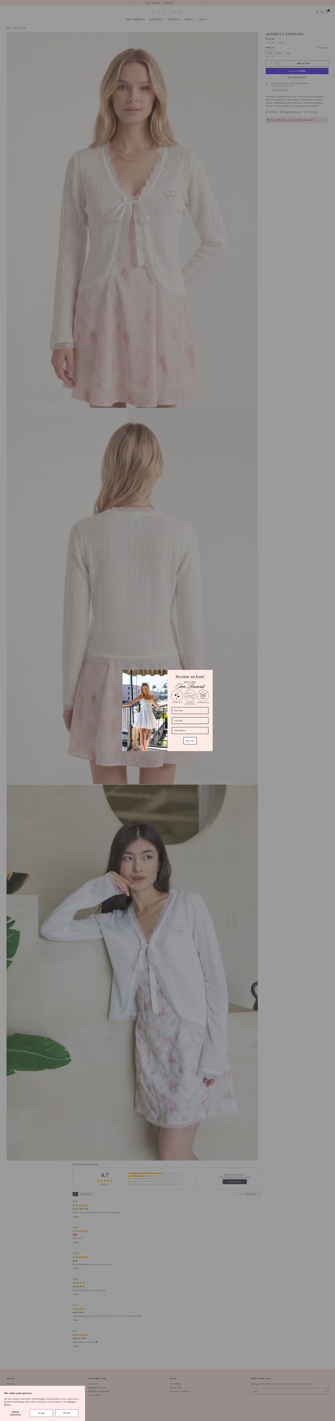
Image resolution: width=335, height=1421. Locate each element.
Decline (66, 1413)
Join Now (190, 740)
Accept (41, 1413)
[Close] (209, 673)
